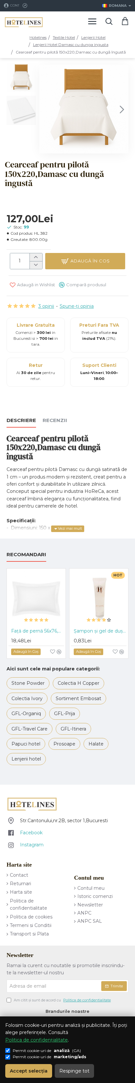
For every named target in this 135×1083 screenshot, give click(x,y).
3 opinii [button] (46, 306)
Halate (96, 744)
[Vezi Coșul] (125, 21)
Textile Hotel (64, 37)
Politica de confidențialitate (36, 1040)
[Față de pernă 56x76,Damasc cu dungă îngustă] (36, 597)
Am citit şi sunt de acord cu (62, 1000)
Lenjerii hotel (26, 759)
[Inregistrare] (25, 6)
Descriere (21, 420)
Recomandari (26, 554)
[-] (35, 265)
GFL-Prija (64, 713)
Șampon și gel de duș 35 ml (100, 631)
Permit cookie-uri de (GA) (47, 1050)
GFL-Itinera (73, 729)
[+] (35, 257)
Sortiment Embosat (78, 698)
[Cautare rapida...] (108, 21)
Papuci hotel (25, 744)
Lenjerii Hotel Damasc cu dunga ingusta (70, 44)
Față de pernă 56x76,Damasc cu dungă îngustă (37, 631)
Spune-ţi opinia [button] (77, 306)
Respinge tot (74, 1071)
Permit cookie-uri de (49, 1056)
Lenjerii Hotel (93, 37)
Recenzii (55, 420)
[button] (45, 109)
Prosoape (64, 744)
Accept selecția (29, 1071)
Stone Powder (28, 683)
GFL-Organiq (26, 713)
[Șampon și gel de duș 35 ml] (98, 597)
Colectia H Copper (78, 683)
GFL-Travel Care (29, 729)
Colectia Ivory (27, 698)
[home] (38, 37)
